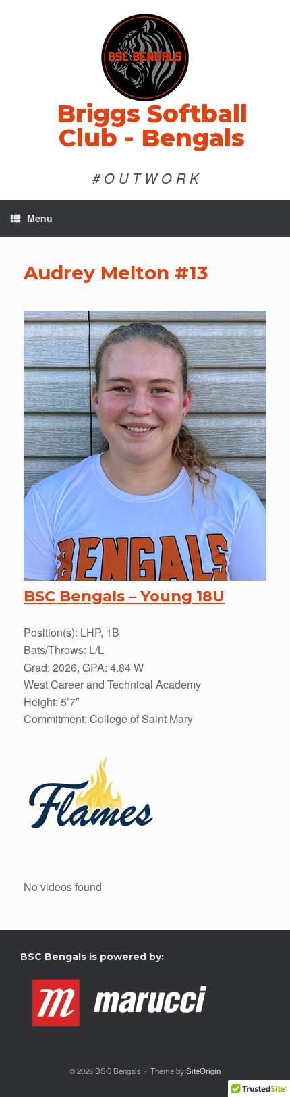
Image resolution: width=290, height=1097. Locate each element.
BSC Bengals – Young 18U (124, 596)
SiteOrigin (203, 1070)
